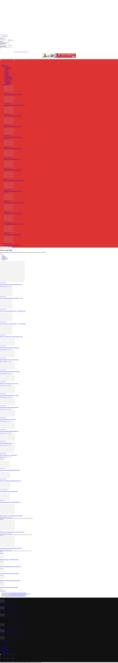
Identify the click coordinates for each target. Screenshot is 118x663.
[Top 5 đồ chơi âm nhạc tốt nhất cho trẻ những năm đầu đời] (2, 585)
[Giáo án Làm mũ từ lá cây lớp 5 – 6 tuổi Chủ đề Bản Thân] (7, 440)
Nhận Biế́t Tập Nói (8, 76)
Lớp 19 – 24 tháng (8, 67)
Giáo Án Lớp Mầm (8, 81)
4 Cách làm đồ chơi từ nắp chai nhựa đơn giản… (13, 137)
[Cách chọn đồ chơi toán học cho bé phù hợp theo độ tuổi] (7, 546)
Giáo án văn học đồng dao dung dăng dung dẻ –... (9, 431)
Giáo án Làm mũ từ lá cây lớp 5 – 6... (7, 443)
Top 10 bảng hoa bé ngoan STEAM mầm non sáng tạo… (14, 105)
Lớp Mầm (7, 69)
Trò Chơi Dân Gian (6, 200)
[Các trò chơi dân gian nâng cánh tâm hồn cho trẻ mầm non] (9, 221)
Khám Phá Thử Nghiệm (9, 79)
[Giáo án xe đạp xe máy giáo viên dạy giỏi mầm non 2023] (12, 281)
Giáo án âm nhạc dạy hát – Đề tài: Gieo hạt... (8, 455)
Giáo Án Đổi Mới (6, 75)
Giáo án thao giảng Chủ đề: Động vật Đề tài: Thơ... (10, 347)
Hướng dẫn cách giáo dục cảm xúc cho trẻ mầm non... (10, 580)
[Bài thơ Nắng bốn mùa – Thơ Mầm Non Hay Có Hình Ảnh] (2, 557)
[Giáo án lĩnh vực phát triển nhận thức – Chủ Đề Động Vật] (7, 392)
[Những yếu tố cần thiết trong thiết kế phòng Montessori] (5, 478)
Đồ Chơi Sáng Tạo (6, 92)
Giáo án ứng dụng (6, 71)
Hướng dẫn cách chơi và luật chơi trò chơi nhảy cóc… (14, 202)
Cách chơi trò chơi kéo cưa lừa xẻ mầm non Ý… (13, 234)
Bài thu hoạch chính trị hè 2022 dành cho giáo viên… (14, 180)
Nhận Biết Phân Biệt (9, 77)
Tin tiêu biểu (3, 256)
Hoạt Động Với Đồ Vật (9, 78)
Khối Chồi (7, 74)
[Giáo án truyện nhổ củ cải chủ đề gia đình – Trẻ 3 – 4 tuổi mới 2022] (6, 321)
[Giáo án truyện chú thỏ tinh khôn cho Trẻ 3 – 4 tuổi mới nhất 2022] (6, 308)
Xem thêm (1, 519)
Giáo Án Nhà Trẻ (8, 80)
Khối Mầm (7, 73)
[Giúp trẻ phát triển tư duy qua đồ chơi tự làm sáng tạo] (9, 113)
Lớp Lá (7, 70)
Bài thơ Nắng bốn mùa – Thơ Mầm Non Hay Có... (9, 559)
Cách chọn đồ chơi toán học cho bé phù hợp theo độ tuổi (11, 548)
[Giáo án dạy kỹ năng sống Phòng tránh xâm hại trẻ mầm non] (5, 467)
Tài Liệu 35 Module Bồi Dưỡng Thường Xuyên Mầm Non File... (12, 627)
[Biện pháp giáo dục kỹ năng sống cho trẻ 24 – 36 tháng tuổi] (9, 156)
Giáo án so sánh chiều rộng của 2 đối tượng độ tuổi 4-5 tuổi (11, 336)
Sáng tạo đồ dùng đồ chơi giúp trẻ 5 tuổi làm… (13, 126)
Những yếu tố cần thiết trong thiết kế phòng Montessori (10, 480)
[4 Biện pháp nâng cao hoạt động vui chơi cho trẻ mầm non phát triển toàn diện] (9, 188)
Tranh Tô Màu (2, 500)
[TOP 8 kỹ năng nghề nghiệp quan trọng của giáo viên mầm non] (7, 530)
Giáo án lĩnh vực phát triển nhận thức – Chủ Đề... (9, 395)
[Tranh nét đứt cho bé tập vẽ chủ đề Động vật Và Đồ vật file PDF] (2, 639)
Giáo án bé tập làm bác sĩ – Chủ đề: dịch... (8, 419)
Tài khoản (10, 39)
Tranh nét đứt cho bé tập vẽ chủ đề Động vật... (9, 640)
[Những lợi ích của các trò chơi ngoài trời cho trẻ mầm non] (9, 210)
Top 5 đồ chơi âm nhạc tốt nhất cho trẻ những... (9, 587)
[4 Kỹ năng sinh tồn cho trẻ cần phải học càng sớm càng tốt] (5, 488)
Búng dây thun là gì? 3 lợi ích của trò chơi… (12, 245)
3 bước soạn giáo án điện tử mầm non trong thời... (9, 407)
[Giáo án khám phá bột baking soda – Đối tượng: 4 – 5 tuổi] (6, 295)
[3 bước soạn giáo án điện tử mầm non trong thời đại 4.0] (7, 404)
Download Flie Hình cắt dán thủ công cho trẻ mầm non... (11, 633)
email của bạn (11, 45)
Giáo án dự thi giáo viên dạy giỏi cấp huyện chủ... (9, 359)
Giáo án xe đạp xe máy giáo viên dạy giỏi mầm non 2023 (11, 284)
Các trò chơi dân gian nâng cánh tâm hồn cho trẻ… (13, 223)
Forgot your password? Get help (4, 42)
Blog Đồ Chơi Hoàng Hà (3, 286)
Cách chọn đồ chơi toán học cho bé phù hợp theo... (9, 573)
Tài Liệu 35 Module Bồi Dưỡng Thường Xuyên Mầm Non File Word (16, 592)
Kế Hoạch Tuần (6, 66)
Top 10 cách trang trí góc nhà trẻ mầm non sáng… (13, 94)
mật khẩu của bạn (11, 40)
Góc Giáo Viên (6, 178)
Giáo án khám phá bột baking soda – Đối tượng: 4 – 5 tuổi (11, 298)
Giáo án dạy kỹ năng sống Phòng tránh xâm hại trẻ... (10, 470)
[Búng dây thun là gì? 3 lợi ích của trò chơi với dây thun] (9, 242)
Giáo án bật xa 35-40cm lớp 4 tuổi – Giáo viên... (9, 383)
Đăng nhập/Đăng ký (5, 36)
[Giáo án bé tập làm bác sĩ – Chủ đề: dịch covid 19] (7, 416)
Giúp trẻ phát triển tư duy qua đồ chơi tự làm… (13, 115)
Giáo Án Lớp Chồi (8, 82)
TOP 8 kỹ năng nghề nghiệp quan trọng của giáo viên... (10, 566)
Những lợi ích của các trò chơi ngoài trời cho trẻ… (13, 213)
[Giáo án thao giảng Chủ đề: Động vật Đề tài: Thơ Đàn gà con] (7, 345)
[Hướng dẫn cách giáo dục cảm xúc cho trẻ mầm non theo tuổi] (2, 578)
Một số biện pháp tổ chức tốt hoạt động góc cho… (13, 169)
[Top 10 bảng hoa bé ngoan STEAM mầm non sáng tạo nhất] (9, 102)
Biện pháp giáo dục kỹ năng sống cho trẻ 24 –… (13, 159)
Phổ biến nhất (4, 257)
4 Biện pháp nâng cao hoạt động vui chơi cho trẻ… (13, 191)
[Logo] (7, 63)
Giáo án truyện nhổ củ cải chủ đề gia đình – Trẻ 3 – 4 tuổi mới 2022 (13, 323)
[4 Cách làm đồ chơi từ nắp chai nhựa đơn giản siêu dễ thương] (9, 134)
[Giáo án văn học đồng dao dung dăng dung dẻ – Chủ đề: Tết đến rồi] (7, 428)
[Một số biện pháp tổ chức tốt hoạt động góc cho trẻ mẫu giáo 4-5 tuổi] (9, 167)
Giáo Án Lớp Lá (8, 83)
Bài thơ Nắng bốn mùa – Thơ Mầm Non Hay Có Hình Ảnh (11, 515)
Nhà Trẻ (7, 72)
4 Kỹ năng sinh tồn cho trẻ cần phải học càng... (9, 491)
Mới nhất (3, 255)
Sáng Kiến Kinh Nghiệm (7, 146)
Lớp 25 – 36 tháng (8, 68)
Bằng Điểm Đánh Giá (5, 258)
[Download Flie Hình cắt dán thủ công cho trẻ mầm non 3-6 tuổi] (2, 632)
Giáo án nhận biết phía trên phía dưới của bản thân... (10, 371)
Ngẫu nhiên (3, 259)
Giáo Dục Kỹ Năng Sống (3, 489)
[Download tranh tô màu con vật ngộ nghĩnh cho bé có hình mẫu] (5, 499)
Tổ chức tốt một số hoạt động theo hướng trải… (13, 148)
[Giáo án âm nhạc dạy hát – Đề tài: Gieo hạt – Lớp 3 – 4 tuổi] (7, 452)
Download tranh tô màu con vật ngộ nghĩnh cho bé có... (10, 502)
